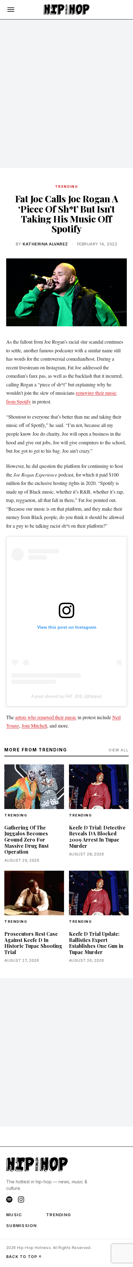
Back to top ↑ (24, 1256)
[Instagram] (21, 1199)
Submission (21, 1225)
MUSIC (14, 1214)
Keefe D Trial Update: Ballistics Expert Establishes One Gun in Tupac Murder (96, 942)
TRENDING (66, 186)
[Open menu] (11, 9)
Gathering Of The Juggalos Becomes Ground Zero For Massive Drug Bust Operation (26, 839)
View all (119, 750)
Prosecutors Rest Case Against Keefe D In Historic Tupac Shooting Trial (33, 942)
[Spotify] (9, 1199)
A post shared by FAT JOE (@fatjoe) (66, 696)
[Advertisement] (66, 94)
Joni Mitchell (34, 725)
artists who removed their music (45, 717)
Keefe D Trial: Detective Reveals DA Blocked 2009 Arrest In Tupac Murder (97, 836)
